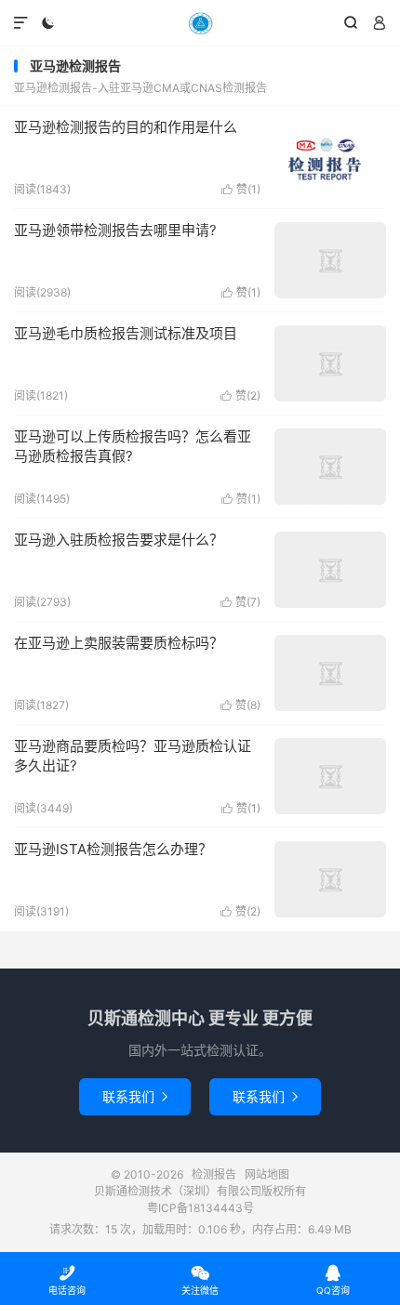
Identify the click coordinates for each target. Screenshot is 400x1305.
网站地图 (267, 1174)
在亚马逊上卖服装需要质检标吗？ (118, 643)
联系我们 (134, 1096)
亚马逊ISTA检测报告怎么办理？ (113, 849)
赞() (240, 189)
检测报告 (200, 23)
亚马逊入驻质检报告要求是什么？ (118, 539)
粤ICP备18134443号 (200, 1208)
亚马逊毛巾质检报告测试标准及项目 (125, 333)
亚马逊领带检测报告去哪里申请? (115, 230)
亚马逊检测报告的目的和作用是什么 (125, 127)
